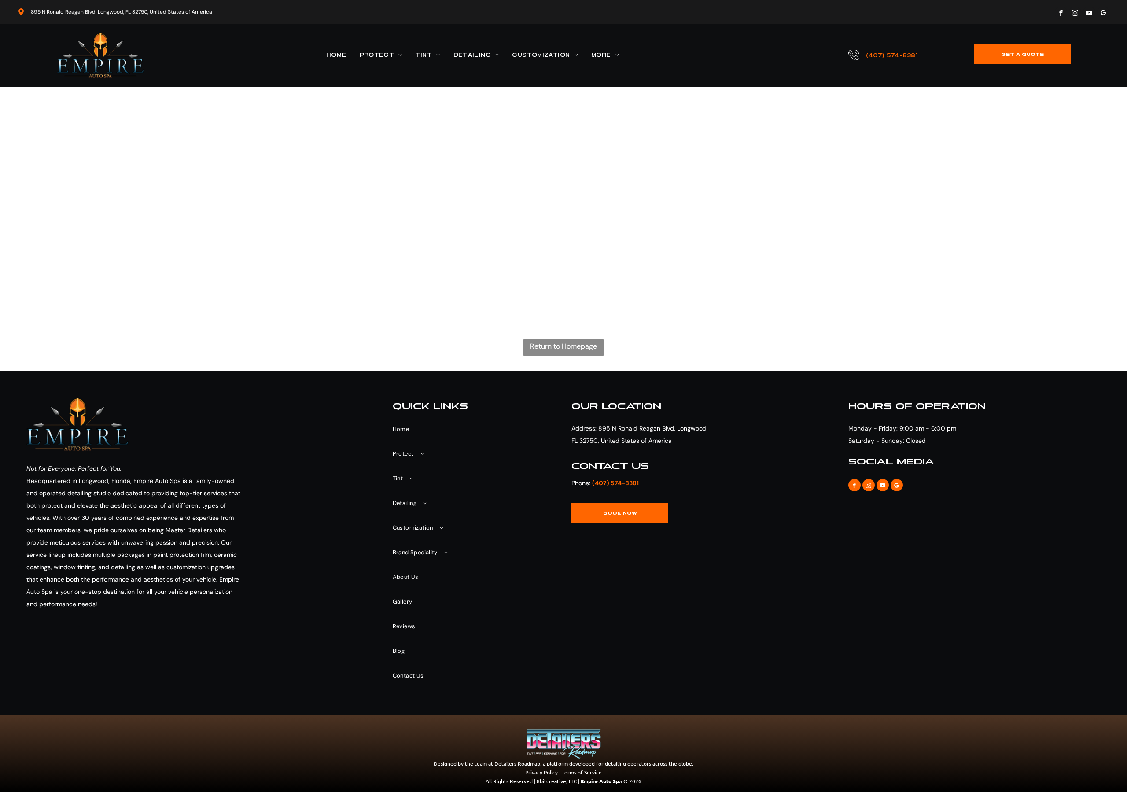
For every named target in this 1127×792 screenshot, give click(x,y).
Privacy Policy (541, 772)
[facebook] (1061, 14)
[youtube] (1089, 14)
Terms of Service (582, 772)
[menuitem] (336, 55)
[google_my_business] (1103, 14)
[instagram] (1075, 14)
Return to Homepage (563, 346)
